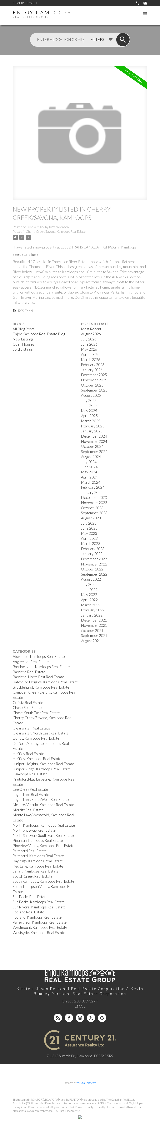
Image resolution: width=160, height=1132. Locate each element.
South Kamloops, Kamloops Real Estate (43, 881)
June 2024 (89, 467)
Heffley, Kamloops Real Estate (37, 758)
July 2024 (88, 462)
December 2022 (94, 559)
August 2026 (91, 334)
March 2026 (90, 359)
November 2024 (94, 441)
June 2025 (89, 405)
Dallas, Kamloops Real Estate (36, 738)
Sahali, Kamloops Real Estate (36, 871)
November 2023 (94, 503)
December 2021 (94, 620)
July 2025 (88, 400)
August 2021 (91, 641)
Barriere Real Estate (29, 672)
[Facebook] (69, 1018)
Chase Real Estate (27, 707)
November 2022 (94, 564)
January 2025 (91, 431)
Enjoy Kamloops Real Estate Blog (39, 334)
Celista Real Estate (28, 702)
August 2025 (91, 395)
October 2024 (92, 446)
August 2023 (91, 518)
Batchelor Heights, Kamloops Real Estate (45, 682)
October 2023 (92, 508)
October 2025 (92, 385)
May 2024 (89, 472)
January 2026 (91, 370)
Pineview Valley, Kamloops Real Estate (43, 845)
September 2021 (94, 635)
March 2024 (90, 482)
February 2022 (92, 610)
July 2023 (88, 523)
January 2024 (91, 492)
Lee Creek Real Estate (30, 789)
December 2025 (94, 375)
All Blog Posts (24, 329)
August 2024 (91, 456)
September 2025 (94, 390)
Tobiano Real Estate (28, 912)
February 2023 (92, 549)
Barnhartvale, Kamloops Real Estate (41, 667)
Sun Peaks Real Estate (30, 897)
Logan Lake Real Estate (31, 794)
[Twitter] (91, 1018)
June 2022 (89, 589)
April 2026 (89, 354)
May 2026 (89, 349)
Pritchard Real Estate (30, 851)
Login (32, 3)
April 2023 (89, 538)
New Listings (23, 339)
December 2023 (94, 497)
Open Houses (23, 344)
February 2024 (92, 487)
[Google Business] (102, 1018)
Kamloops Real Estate (30, 774)
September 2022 (94, 574)
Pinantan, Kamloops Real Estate (38, 840)
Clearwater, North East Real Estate (41, 733)
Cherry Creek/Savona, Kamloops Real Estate (56, 231)
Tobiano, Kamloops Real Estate (37, 917)
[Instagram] (80, 1018)
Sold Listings (23, 349)
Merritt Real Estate (28, 810)
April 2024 (89, 477)
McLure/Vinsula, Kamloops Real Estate (43, 805)
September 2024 (94, 451)
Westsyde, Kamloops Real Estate (39, 932)
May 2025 (89, 411)
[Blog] (58, 1018)
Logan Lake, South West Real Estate (41, 799)
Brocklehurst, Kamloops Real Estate (41, 687)
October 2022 (92, 569)
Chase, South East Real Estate (36, 713)
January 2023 (91, 554)
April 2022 (89, 600)
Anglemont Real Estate (31, 662)
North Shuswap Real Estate (34, 830)
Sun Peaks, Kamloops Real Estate (39, 902)
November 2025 (94, 380)
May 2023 (89, 533)
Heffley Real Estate (28, 753)
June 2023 (89, 528)
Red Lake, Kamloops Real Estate (38, 866)
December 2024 (94, 436)
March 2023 (90, 543)
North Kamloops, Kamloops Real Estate (44, 825)
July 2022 (88, 584)
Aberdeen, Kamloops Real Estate (39, 656)
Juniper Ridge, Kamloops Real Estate (42, 769)
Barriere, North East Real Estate (38, 677)
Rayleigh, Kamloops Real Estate (38, 861)
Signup (18, 3)
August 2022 (91, 579)
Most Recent (91, 329)
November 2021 (94, 625)
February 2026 (92, 364)
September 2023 (94, 513)
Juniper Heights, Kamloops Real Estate (43, 764)
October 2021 (92, 630)
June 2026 (89, 344)
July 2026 (88, 339)
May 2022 (89, 594)
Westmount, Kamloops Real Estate (40, 927)
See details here (26, 254)
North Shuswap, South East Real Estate (43, 835)
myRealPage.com (86, 1082)
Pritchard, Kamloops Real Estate (38, 856)
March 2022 (90, 605)
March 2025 (90, 421)
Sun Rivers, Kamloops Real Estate (39, 907)
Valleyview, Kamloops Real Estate (40, 922)
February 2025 (92, 426)
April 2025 (89, 416)
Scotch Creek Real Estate (32, 876)
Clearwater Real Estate (31, 728)
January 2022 (91, 615)
